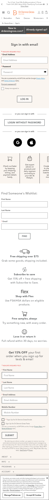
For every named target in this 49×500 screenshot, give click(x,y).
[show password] (45, 72)
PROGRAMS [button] (6, 467)
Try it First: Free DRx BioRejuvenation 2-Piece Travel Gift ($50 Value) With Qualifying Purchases (24, 4)
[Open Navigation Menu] (3, 12)
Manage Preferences (12, 495)
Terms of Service (9, 81)
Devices (27, 18)
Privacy (30, 450)
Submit (9, 435)
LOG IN (24, 99)
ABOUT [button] (5, 457)
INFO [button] (4, 462)
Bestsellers (8, 18)
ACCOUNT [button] (6, 472)
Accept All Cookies (33, 495)
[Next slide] (47, 18)
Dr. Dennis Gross (7, 23)
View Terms (23, 450)
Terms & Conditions (15, 490)
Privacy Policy (40, 78)
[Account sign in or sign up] (39, 12)
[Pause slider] (44, 4)
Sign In (17, 23)
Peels (18, 18)
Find (24, 236)
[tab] (12, 30)
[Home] (23, 12)
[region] (24, 487)
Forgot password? (8, 84)
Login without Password (24, 123)
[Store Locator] (42, 12)
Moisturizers (38, 18)
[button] (2, 4)
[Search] (8, 12)
